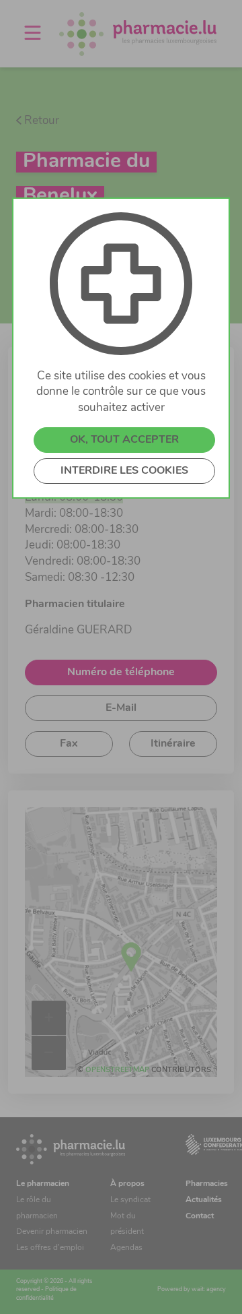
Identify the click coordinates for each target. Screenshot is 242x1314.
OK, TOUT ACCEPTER (124, 440)
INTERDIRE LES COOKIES (124, 471)
